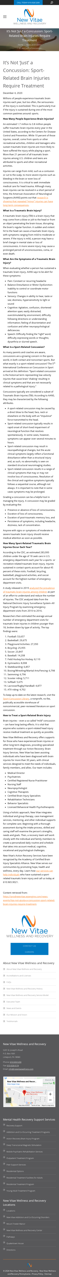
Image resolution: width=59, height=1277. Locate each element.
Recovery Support (14, 1125)
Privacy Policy (37, 1274)
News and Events (14, 1008)
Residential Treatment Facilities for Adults (25, 1177)
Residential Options (15, 1171)
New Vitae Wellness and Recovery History (25, 988)
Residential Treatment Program (20, 1184)
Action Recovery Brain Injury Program (23, 1138)
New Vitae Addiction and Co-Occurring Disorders (28, 1217)
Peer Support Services (16, 1164)
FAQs (9, 982)
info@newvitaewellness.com (21, 1069)
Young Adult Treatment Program (21, 1190)
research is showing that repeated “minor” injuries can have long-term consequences (28, 201)
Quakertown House (15, 1243)
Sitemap (47, 1274)
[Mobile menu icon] (5, 16)
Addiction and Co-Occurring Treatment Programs (28, 1132)
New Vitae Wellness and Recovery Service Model (28, 995)
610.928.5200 (15, 1062)
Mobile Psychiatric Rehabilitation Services (25, 1151)
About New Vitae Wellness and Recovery (24, 969)
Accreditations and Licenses (19, 975)
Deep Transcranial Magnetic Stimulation (24, 1145)
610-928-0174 (13, 1065)
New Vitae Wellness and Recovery (24, 1271)
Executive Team (13, 1001)
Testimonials (12, 1021)
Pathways (11, 1236)
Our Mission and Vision (17, 1014)
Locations (11, 1210)
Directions (11, 1249)
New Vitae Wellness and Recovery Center (24, 1230)
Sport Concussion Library (16, 698)
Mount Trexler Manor (16, 1223)
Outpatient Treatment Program (20, 1158)
